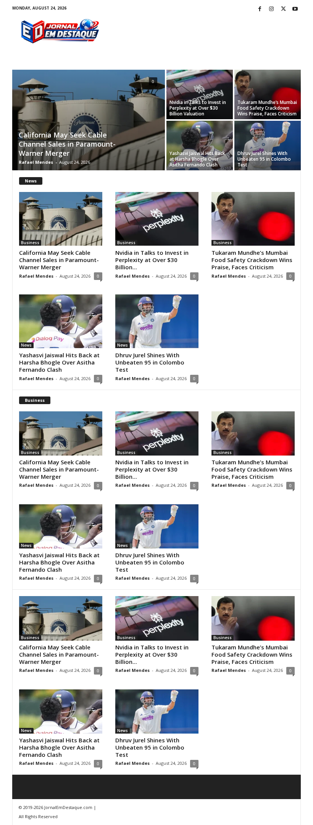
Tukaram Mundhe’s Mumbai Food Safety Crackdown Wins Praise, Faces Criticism (267, 108)
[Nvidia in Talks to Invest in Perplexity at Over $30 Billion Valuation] (199, 94)
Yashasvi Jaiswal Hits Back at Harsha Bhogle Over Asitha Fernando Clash (197, 159)
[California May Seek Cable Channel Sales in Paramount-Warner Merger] (88, 121)
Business (30, 242)
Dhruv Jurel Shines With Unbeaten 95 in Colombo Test (264, 159)
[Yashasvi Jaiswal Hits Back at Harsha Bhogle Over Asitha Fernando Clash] (199, 145)
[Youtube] (295, 9)
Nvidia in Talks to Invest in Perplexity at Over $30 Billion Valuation (197, 108)
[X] (283, 9)
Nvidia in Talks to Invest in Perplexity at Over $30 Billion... (152, 260)
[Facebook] (259, 9)
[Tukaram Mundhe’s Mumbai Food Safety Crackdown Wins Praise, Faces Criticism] (267, 94)
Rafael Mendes (36, 162)
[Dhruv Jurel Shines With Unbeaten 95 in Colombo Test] (267, 145)
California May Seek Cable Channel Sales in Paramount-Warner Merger (67, 144)
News (26, 345)
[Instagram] (271, 9)
